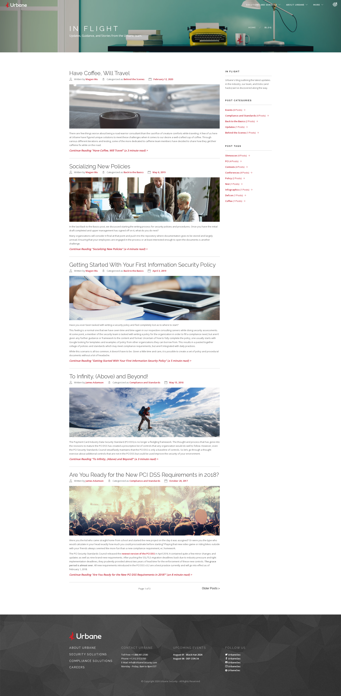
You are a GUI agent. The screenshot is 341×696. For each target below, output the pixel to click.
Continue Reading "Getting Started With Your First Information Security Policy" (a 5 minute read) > (130, 360)
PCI (231, 161)
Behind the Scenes (134, 79)
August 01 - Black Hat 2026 (187, 654)
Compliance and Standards (144, 382)
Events (233, 110)
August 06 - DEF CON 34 (186, 658)
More (316, 5)
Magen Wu (92, 79)
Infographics (237, 189)
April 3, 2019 (159, 270)
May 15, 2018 (176, 382)
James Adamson (95, 382)
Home (252, 27)
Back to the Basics (134, 172)
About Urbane (295, 5)
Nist (232, 184)
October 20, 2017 (178, 480)
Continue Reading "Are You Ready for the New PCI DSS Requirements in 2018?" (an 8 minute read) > (130, 574)
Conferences (237, 172)
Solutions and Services (261, 5)
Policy (233, 178)
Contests (234, 166)
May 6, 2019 (159, 172)
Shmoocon (236, 155)
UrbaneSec (234, 654)
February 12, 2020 (163, 79)
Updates (234, 127)
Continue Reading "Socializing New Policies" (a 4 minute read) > (108, 249)
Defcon (234, 195)
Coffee (233, 201)
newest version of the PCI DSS (138, 553)
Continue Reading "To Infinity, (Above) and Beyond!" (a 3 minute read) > (113, 459)
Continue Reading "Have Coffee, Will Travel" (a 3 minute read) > (108, 150)
